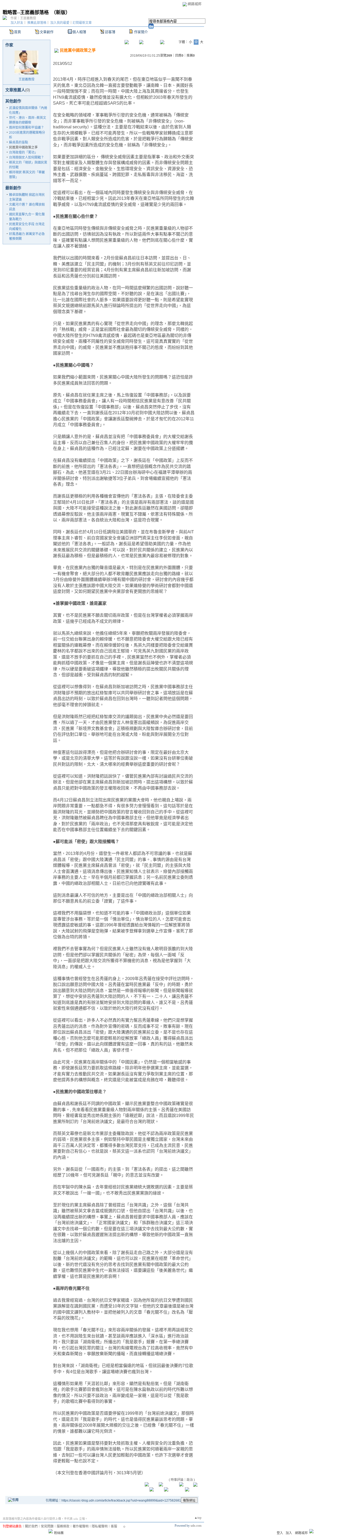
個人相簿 (79, 32)
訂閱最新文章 (82, 23)
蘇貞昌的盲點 (18, 142)
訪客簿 (110, 32)
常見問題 (47, 1526)
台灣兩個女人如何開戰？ (26, 157)
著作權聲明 (81, 1526)
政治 (190, 1480)
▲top (197, 1518)
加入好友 (17, 23)
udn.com (196, 1525)
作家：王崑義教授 (23, 18)
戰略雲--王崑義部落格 (26, 12)
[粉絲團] (50, 1531)
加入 (289, 1533)
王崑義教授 (26, 79)
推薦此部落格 (36, 23)
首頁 (17, 32)
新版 (60, 12)
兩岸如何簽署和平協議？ (26, 127)
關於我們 (31, 1526)
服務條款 (63, 1526)
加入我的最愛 (59, 23)
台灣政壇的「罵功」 (23, 152)
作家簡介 (141, 32)
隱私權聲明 (100, 1526)
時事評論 (177, 1480)
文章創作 (47, 32)
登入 (280, 1533)
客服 (114, 1526)
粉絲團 (59, 1533)
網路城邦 (194, 4)
